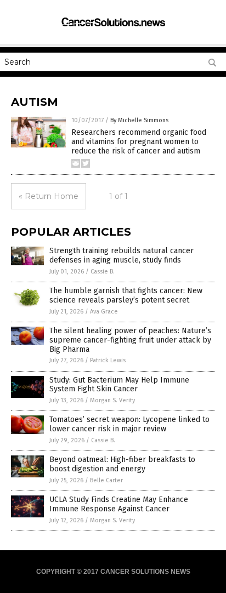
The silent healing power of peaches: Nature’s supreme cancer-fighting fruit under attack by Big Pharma (130, 340)
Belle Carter (106, 480)
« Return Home (48, 196)
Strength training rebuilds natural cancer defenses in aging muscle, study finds (121, 255)
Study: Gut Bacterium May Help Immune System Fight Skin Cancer (119, 384)
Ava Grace (104, 311)
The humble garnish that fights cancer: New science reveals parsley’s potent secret (125, 295)
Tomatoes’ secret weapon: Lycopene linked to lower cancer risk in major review (129, 424)
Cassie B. (103, 271)
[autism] (113, 28)
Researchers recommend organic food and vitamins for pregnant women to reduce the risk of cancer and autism (138, 142)
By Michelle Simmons (139, 120)
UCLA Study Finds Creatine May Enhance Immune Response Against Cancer (118, 504)
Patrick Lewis (108, 360)
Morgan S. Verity (112, 400)
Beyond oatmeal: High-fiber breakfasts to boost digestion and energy (122, 464)
